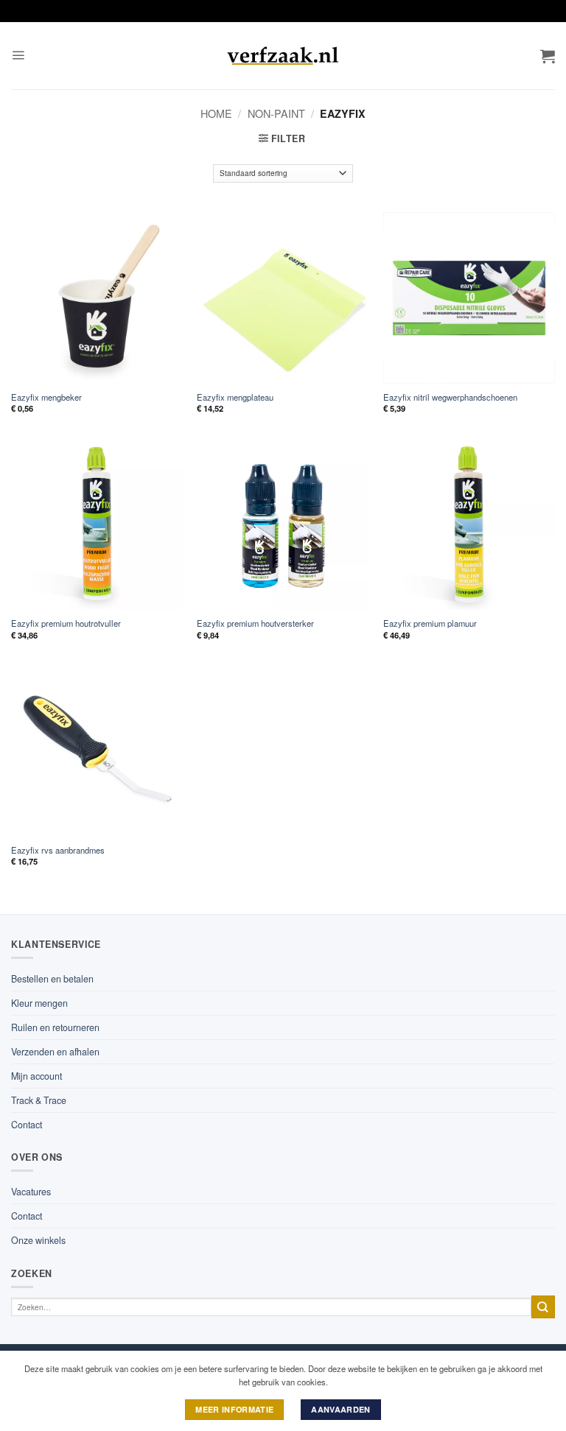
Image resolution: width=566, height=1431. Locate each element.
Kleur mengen (39, 1003)
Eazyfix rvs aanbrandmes (58, 850)
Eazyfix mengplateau (235, 397)
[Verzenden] (543, 1306)
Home (216, 113)
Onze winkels (38, 1240)
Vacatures (31, 1191)
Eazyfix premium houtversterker (255, 623)
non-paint (276, 113)
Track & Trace (38, 1100)
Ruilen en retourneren (55, 1027)
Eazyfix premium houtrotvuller (66, 623)
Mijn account (36, 1076)
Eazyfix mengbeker (46, 397)
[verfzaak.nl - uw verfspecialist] (283, 56)
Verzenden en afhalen (55, 1051)
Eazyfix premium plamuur (430, 623)
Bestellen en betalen (52, 978)
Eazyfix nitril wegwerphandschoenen (450, 397)
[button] (18, 55)
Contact (26, 1124)
